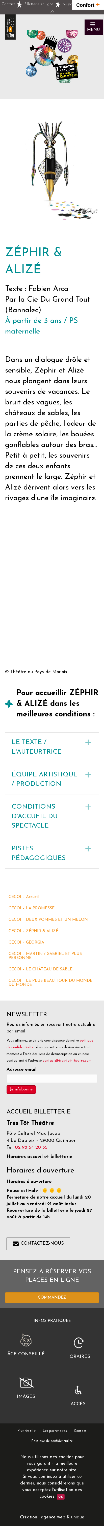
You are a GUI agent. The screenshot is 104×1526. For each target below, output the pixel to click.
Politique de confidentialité (52, 1441)
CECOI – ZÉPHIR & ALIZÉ (33, 931)
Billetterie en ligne (38, 4)
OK (60, 1496)
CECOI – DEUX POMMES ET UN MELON (48, 920)
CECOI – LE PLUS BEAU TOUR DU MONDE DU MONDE (50, 983)
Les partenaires (55, 1431)
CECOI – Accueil (24, 897)
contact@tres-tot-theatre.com (67, 1061)
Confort (88, 4)
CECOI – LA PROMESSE (32, 908)
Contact (8, 4)
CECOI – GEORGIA (26, 943)
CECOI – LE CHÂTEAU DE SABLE (40, 969)
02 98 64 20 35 (31, 1147)
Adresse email (22, 1069)
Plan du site (26, 1430)
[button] (94, 27)
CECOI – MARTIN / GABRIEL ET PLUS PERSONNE (45, 956)
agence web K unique (62, 1517)
